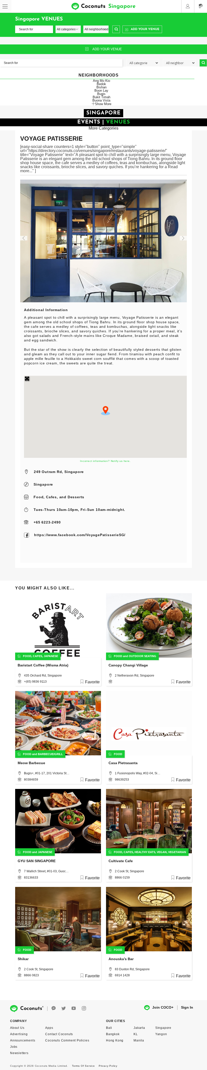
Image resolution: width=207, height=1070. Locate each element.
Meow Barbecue (31, 763)
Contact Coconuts (59, 1034)
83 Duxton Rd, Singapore (132, 969)
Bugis (101, 94)
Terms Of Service (83, 1065)
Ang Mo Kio (101, 81)
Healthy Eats (145, 852)
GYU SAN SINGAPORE (37, 861)
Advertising (19, 1034)
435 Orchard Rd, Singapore (43, 675)
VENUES (118, 122)
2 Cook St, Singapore (129, 871)
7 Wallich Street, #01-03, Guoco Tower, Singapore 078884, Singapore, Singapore (46, 871)
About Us (17, 1028)
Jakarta (139, 1028)
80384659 (31, 779)
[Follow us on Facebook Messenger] (53, 1008)
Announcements (22, 1040)
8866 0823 (31, 975)
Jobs (13, 1047)
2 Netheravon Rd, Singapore (134, 675)
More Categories (103, 128)
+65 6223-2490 (47, 522)
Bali (109, 1028)
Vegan (162, 852)
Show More (103, 104)
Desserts (76, 497)
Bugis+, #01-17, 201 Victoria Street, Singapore (46, 773)
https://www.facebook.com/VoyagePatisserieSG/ (79, 535)
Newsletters (19, 1053)
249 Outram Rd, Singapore (59, 472)
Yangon (161, 1034)
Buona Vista (101, 100)
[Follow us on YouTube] (73, 1008)
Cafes (51, 497)
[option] (103, 241)
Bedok (101, 84)
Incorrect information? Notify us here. (105, 461)
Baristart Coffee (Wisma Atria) (43, 665)
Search (116, 29)
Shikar (23, 959)
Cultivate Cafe (121, 861)
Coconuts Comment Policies (67, 1040)
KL (136, 1034)
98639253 (122, 779)
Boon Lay (101, 90)
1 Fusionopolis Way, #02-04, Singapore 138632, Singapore (137, 773)
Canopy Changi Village (128, 665)
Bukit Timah (101, 97)
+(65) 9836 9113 (35, 681)
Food (38, 497)
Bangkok (113, 1034)
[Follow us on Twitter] (63, 1008)
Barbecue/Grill (50, 754)
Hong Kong (114, 1040)
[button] (105, 411)
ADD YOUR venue (107, 49)
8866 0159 (122, 877)
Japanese (51, 656)
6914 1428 (122, 975)
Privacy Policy (108, 1065)
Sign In (187, 1007)
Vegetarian (177, 852)
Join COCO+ (162, 1007)
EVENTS (88, 122)
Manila (139, 1040)
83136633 (31, 877)
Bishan (101, 87)
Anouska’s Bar (121, 959)
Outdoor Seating (142, 656)
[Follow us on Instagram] (83, 1008)
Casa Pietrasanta (123, 763)
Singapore (43, 484)
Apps (49, 1028)
